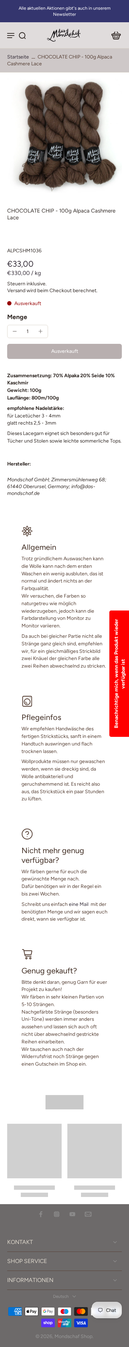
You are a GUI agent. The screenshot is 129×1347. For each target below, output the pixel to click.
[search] (22, 35)
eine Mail (79, 904)
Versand (17, 290)
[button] (64, 351)
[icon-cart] (114, 35)
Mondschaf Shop (73, 1336)
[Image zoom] (64, 135)
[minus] (15, 331)
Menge (17, 317)
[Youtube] (72, 1214)
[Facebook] (41, 1214)
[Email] (88, 1214)
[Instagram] (56, 1214)
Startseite (18, 57)
